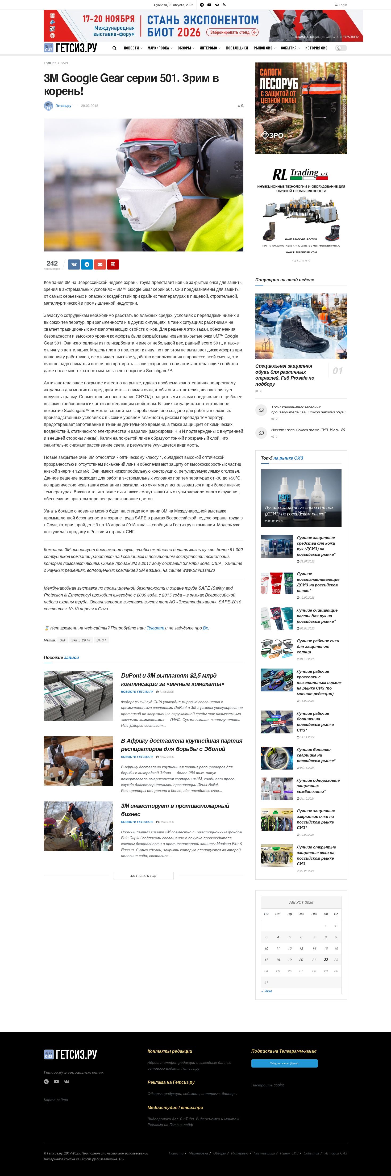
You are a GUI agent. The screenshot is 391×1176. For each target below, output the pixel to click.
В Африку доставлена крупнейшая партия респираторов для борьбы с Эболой (182, 744)
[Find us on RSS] (224, 5)
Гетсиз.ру (63, 105)
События (289, 48)
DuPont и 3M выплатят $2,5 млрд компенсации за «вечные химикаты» (172, 679)
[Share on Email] (100, 264)
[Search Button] (115, 47)
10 (266, 948)
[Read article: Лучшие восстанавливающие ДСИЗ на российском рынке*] (277, 582)
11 (278, 948)
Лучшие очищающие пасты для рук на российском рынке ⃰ (317, 615)
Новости (131, 48)
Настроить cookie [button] (268, 1084)
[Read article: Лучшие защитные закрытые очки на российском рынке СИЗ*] (277, 819)
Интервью (208, 48)
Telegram (155, 628)
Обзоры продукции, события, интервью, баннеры (192, 1093)
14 (314, 948)
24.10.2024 (306, 798)
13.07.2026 (166, 757)
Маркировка (158, 48)
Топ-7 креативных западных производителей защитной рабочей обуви (308, 409)
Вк (205, 628)
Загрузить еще (143, 876)
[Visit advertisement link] (203, 26)
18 (278, 959)
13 (301, 948)
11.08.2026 (166, 692)
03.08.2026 (274, 521)
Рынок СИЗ (263, 48)
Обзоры (184, 48)
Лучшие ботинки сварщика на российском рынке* (316, 754)
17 (266, 959)
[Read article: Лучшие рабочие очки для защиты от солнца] (277, 649)
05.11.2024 (306, 768)
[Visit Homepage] (70, 47)
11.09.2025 (306, 701)
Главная (50, 62)
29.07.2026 (306, 561)
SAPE (65, 62)
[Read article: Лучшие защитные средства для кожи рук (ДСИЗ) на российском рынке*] (277, 546)
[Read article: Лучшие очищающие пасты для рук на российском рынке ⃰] (277, 618)
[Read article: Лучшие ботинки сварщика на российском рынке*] (277, 758)
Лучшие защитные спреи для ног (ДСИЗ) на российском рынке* (299, 510)
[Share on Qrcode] (113, 264)
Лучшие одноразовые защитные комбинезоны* (318, 785)
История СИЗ (316, 48)
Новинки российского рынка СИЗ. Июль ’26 (308, 429)
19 (290, 959)
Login (342, 4)
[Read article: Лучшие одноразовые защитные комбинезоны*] (277, 789)
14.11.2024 (306, 737)
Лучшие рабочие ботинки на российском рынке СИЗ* (315, 721)
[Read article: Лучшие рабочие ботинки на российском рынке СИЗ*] (277, 722)
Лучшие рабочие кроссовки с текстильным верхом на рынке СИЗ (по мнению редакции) (319, 682)
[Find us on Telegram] (202, 5)
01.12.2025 (306, 659)
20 (301, 959)
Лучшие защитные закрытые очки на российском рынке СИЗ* (316, 819)
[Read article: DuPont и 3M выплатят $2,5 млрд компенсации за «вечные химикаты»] (78, 696)
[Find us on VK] (217, 5)
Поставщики (237, 48)
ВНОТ (101, 640)
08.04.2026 (306, 628)
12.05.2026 (306, 597)
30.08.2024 (306, 871)
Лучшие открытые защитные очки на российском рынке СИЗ (316, 855)
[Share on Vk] (74, 264)
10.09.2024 (306, 835)
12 (290, 948)
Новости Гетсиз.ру (137, 692)
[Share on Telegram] (87, 264)
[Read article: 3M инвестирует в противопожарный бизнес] (78, 826)
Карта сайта (56, 1099)
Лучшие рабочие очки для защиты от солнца (318, 646)
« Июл (266, 990)
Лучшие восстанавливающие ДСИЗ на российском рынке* (318, 582)
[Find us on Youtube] (209, 5)
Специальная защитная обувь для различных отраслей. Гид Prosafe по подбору (284, 374)
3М (62, 640)
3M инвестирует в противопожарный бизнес (175, 809)
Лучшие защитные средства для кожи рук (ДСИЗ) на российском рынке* (316, 546)
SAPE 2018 (80, 640)
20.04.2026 (166, 822)
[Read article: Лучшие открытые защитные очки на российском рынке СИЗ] (277, 855)
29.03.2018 (89, 105)
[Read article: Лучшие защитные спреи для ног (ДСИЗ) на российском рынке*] (301, 498)
